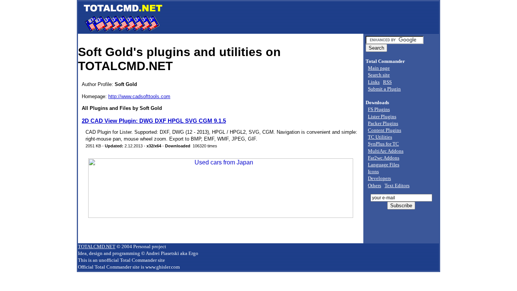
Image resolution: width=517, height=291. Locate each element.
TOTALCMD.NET (96, 246)
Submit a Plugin (384, 89)
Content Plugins (384, 130)
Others (374, 185)
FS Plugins (379, 109)
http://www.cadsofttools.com (139, 96)
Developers (379, 178)
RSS (387, 82)
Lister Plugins (382, 116)
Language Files (383, 164)
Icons (373, 171)
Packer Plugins (383, 123)
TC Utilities (380, 137)
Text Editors (397, 185)
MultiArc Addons (385, 151)
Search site (379, 75)
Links (374, 82)
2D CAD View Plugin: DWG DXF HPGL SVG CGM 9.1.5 (154, 120)
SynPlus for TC (383, 144)
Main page (379, 68)
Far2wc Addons (383, 158)
